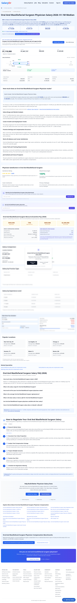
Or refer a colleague (45, 559)
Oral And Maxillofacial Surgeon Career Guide (60, 521)
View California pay (70, 42)
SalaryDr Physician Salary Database (12, 31)
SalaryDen (45, 3)
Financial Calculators (27, 573)
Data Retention (58, 590)
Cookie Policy (57, 592)
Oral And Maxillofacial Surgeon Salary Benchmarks (37, 507)
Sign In (58, 3)
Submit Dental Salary (17, 579)
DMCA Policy (57, 588)
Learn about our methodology (14, 411)
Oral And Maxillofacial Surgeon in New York (59, 511)
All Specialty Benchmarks (42, 542)
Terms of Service (58, 581)
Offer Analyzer (26, 577)
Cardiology (4, 579)
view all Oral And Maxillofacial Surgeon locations (49, 109)
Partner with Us (58, 577)
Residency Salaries (5, 583)
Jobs (35, 3)
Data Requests (58, 596)
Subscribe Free (70, 196)
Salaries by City (5, 573)
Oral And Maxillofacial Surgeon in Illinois (35, 513)
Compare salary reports (58, 42)
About (56, 571)
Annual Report (37, 586)
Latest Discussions (48, 573)
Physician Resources (49, 581)
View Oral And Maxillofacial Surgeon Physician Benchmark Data (18, 542)
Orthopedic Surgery (6, 577)
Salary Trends (36, 575)
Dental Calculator (16, 581)
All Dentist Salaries (16, 571)
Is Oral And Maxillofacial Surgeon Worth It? (35, 511)
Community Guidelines (59, 586)
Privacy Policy (58, 579)
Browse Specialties (8, 8)
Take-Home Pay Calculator (32, 516)
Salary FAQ (47, 579)
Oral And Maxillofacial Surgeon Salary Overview (12, 507)
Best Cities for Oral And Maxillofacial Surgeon (60, 509)
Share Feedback (48, 577)
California (29, 109)
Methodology (58, 573)
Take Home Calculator (27, 575)
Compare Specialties (27, 579)
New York (36, 109)
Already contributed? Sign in (44, 263)
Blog (39, 3)
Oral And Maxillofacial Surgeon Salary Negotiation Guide (62, 507)
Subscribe (72, 208)
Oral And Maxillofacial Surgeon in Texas (11, 511)
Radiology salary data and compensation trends (12, 369)
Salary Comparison (27, 571)
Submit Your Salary (69, 3)
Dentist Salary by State (17, 577)
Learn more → (9, 433)
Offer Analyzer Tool (54, 518)
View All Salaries (45, 494)
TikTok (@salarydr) (70, 572)
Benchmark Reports (38, 588)
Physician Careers (37, 571)
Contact (56, 575)
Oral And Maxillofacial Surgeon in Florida (11, 513)
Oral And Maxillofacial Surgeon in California (12, 509)
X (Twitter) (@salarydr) (68, 578)
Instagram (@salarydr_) (68, 575)
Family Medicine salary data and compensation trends (51, 367)
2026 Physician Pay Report (8, 516)
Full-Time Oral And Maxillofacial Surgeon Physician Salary (38, 521)
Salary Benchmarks (38, 573)
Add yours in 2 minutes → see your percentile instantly (27, 34)
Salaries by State (5, 581)
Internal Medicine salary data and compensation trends (13, 367)
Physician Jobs (26, 581)
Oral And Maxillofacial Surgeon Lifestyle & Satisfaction (38, 509)
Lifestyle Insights (37, 581)
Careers (51, 3)
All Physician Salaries (6, 571)
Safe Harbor (57, 594)
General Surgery (5, 575)
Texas (33, 109)
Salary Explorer (28, 3)
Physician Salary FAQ (55, 516)
